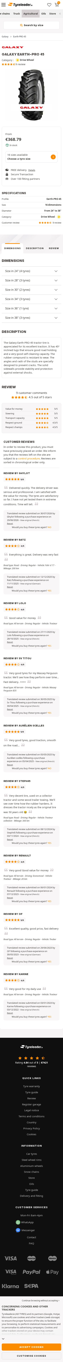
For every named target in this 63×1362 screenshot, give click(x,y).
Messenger (28, 1230)
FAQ (31, 1243)
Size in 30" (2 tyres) (17, 290)
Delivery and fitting (31, 1195)
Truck (16, 13)
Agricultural (30, 13)
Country (31, 1122)
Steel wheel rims (31, 1160)
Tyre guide (31, 1092)
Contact (31, 1237)
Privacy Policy (31, 1128)
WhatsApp (27, 1222)
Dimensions (12, 248)
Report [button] (10, 523)
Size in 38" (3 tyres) (17, 318)
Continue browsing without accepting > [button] (40, 1300)
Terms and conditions (31, 1116)
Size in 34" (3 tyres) (17, 299)
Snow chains (31, 1171)
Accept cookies (31, 1347)
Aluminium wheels (31, 1166)
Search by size (33, 25)
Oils (43, 13)
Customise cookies (31, 1355)
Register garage (31, 1104)
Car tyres (31, 1153)
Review (54, 248)
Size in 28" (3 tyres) (17, 280)
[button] (29, 520)
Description (35, 248)
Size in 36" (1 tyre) (17, 308)
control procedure (29, 458)
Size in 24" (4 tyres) (17, 271)
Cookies (31, 1134)
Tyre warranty (31, 1086)
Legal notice (31, 1110)
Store (52, 13)
